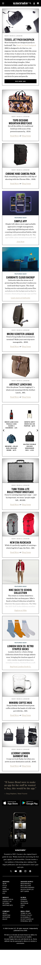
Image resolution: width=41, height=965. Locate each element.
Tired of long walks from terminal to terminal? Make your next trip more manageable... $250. (20, 339)
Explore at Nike (20, 610)
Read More (14, 136)
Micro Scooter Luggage (20, 334)
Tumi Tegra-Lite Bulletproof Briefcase (20, 490)
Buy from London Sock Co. (20, 666)
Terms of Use (26, 913)
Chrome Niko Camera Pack (20, 173)
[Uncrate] (20, 3)
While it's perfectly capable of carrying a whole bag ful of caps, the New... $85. (20, 546)
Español (24, 899)
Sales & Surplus (27, 889)
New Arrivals (26, 883)
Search (30, 3)
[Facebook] (20, 871)
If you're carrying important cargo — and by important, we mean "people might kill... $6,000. (20, 497)
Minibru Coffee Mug (20, 702)
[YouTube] (15, 871)
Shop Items (26, 136)
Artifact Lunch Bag (20, 384)
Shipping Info (8, 905)
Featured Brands (27, 887)
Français (24, 901)
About (5, 913)
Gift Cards (25, 891)
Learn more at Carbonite (20, 298)
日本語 (23, 905)
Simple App (20, 221)
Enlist (5, 919)
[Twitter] (11, 871)
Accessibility (26, 917)
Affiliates (6, 917)
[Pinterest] (30, 871)
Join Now (20, 241)
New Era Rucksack (20, 542)
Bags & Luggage (16, 36)
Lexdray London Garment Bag (20, 754)
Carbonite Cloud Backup (20, 277)
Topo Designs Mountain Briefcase (20, 121)
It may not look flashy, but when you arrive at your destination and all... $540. (20, 760)
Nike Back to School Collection (20, 591)
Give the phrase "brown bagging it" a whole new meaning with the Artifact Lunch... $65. (20, 390)
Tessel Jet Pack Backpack (19, 39)
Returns (6, 903)
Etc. (4, 893)
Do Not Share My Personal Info (27, 920)
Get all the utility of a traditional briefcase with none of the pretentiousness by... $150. (20, 128)
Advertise (6, 915)
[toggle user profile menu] (34, 3)
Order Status (8, 899)
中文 (22, 907)
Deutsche (24, 903)
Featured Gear (21, 218)
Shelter (6, 889)
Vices (5, 891)
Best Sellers (26, 885)
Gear (6, 36)
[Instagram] (25, 871)
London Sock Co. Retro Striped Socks (20, 647)
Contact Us (7, 901)
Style (5, 885)
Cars (4, 887)
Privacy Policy (26, 915)
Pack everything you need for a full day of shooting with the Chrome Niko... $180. (20, 177)
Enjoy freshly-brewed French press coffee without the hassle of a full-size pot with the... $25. (20, 708)
